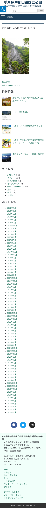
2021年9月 (11, 357)
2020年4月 (11, 406)
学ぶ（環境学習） (12, 475)
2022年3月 (11, 339)
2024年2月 (11, 275)
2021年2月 (11, 377)
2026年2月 (11, 223)
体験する (8, 472)
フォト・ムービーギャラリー (16, 484)
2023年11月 (12, 281)
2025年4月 (11, 243)
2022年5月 (11, 334)
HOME (7, 469)
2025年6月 (11, 237)
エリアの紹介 (10, 481)
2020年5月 (11, 404)
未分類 (10, 195)
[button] (3, 9)
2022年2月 (11, 342)
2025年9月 (11, 228)
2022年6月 (11, 331)
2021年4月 (11, 371)
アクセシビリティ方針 (13, 498)
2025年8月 (11, 231)
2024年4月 (11, 269)
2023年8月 (11, 290)
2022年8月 (11, 325)
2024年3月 (11, 272)
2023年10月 (12, 284)
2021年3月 (11, 374)
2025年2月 (11, 249)
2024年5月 (11, 266)
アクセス (8, 487)
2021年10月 (12, 354)
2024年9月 (11, 258)
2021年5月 (11, 369)
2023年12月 (12, 278)
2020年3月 (11, 409)
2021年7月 (11, 363)
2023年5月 (11, 298)
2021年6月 (11, 366)
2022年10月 (12, 319)
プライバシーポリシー (13, 495)
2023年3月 (11, 304)
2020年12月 (12, 383)
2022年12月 (12, 313)
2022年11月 (12, 316)
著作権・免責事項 (12, 492)
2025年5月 (11, 240)
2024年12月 (12, 252)
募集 (9, 190)
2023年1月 (11, 310)
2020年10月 (12, 389)
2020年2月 (11, 412)
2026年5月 (11, 214)
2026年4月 (11, 217)
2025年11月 (12, 226)
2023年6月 (11, 296)
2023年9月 (11, 287)
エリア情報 (12, 181)
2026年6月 (11, 211)
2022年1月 (11, 345)
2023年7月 (11, 293)
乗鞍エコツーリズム (16, 187)
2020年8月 (11, 395)
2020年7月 (11, 398)
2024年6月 (11, 263)
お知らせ (11, 175)
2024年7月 (11, 261)
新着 (9, 192)
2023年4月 (11, 301)
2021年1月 (11, 380)
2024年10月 (12, 255)
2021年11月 (12, 351)
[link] (14, 425)
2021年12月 (12, 348)
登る (6, 478)
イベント (11, 178)
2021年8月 (11, 360)
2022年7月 (11, 328)
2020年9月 (11, 392)
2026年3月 (11, 220)
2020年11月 (12, 386)
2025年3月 (11, 246)
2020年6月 (11, 401)
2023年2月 (11, 307)
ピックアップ (13, 184)
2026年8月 (11, 208)
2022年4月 (11, 336)
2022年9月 (11, 322)
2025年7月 (11, 234)
